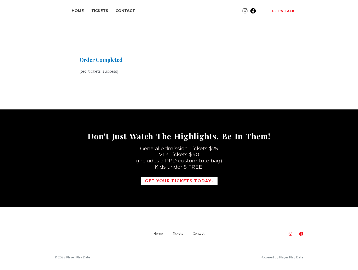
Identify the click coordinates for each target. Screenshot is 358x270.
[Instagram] (245, 11)
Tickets (99, 10)
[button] (283, 10)
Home (78, 10)
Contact (125, 10)
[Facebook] (253, 11)
